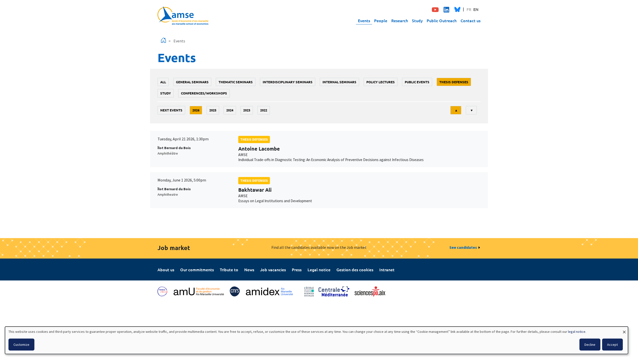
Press (297, 269)
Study (417, 20)
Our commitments (197, 269)
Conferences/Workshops (204, 93)
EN (475, 9)
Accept (612, 344)
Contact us (470, 20)
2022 (263, 110)
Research (399, 20)
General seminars (192, 82)
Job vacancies (273, 269)
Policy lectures (380, 82)
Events (364, 20)
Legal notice (319, 269)
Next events (171, 110)
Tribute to (229, 269)
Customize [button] (21, 344)
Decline (589, 344)
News (249, 269)
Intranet (387, 269)
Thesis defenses (453, 82)
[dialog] (316, 340)
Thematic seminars (236, 82)
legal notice (576, 331)
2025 (212, 110)
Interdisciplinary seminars (288, 82)
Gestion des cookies (354, 269)
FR (469, 9)
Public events (417, 82)
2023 (246, 110)
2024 (229, 110)
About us (166, 269)
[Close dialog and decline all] (624, 330)
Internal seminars (339, 82)
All (163, 82)
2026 (195, 110)
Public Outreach (442, 20)
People (380, 20)
